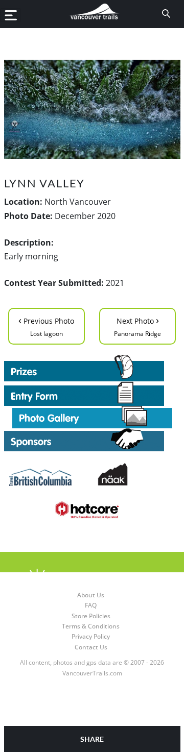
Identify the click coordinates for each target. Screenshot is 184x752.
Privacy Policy (91, 636)
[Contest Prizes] (92, 368)
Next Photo (137, 325)
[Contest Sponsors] (92, 439)
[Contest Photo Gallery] (92, 416)
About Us (90, 595)
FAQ (91, 605)
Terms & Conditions (91, 626)
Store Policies (91, 616)
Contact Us (91, 647)
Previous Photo (46, 325)
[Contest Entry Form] (92, 393)
